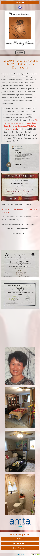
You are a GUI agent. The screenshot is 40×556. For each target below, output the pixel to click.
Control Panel (20, 555)
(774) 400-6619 (20, 2)
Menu (20, 52)
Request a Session (20, 543)
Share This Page (19, 548)
